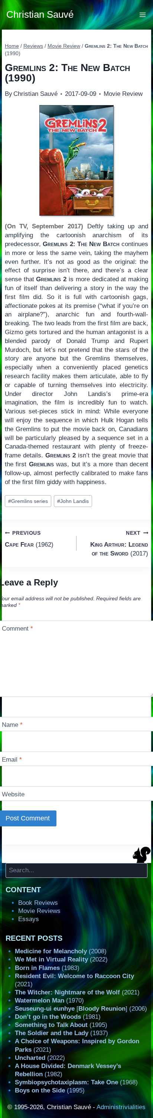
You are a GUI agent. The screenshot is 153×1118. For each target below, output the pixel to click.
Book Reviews (38, 902)
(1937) (61, 1033)
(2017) (119, 543)
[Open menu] (143, 14)
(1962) (29, 539)
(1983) (47, 967)
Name (12, 724)
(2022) (61, 959)
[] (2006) (81, 1008)
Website (13, 794)
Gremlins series (28, 501)
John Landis (73, 501)
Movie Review (123, 93)
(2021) (77, 992)
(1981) (58, 1016)
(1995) (61, 1024)
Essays (28, 919)
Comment (17, 628)
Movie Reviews (39, 910)
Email (12, 759)
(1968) (76, 1082)
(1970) (49, 1000)
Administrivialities (121, 1107)
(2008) (61, 951)
